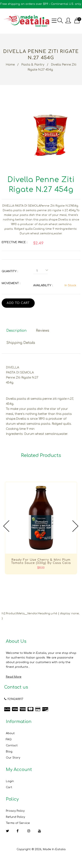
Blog (9, 751)
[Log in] (68, 21)
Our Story (13, 757)
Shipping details (20, 343)
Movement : (11, 283)
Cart (9, 787)
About (10, 733)
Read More (13, 676)
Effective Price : (14, 242)
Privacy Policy (15, 810)
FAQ (9, 739)
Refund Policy (15, 816)
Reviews (42, 331)
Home (10, 64)
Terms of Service (18, 823)
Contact (12, 745)
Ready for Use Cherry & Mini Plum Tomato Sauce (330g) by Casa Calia (41, 561)
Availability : (43, 285)
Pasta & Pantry (32, 64)
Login (10, 781)
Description (16, 331)
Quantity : (10, 271)
